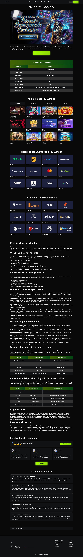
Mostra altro (41, 463)
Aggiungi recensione (66, 443)
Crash (48, 103)
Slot (64, 103)
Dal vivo (32, 103)
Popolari (17, 103)
